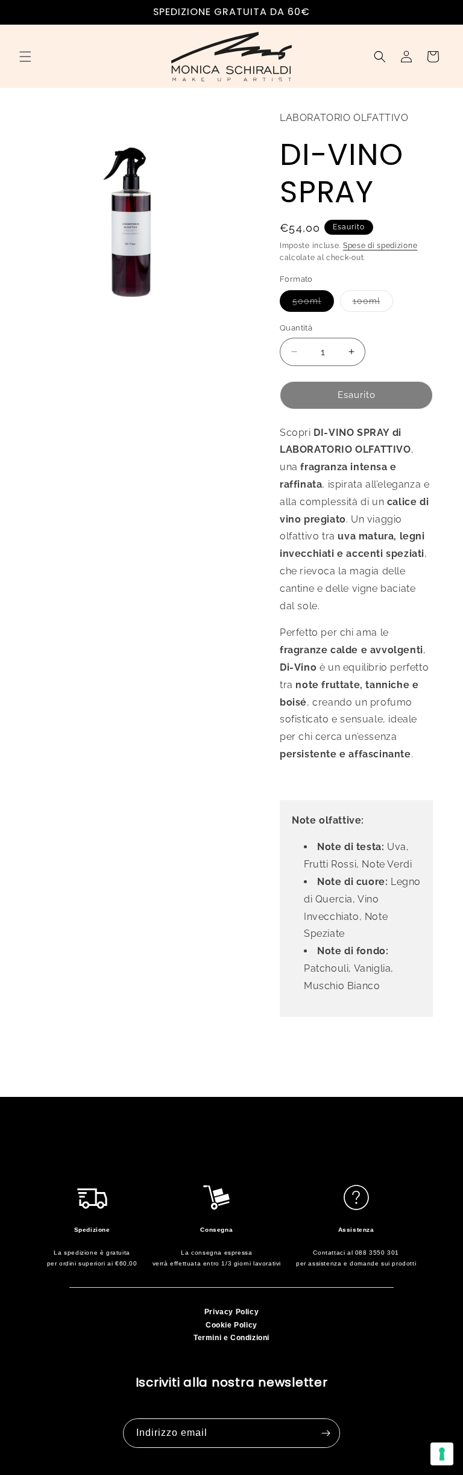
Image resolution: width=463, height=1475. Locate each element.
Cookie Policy (231, 1325)
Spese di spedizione (380, 245)
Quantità (296, 327)
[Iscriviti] (325, 1433)
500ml (313, 304)
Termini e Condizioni (231, 1338)
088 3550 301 (377, 1252)
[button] (25, 56)
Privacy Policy (231, 1312)
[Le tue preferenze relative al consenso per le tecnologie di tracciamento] (441, 1453)
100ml (373, 304)
